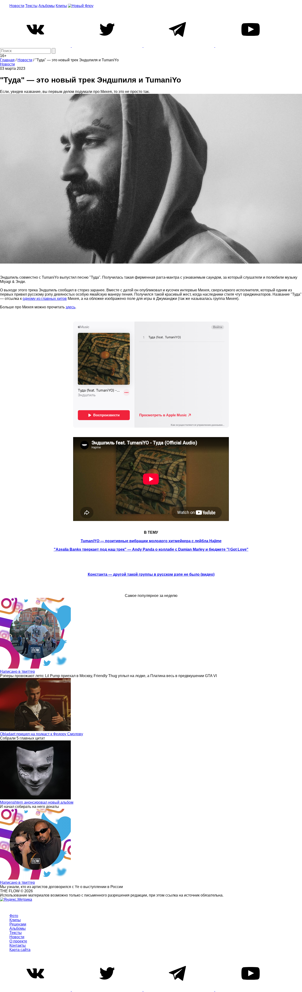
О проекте (18, 941)
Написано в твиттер (17, 672)
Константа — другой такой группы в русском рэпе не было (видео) (151, 574)
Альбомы (46, 6)
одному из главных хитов (45, 299)
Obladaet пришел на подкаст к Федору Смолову (41, 734)
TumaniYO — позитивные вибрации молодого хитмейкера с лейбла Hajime (151, 541)
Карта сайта (19, 950)
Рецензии (17, 924)
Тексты (31, 6)
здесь (70, 307)
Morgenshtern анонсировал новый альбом (36, 802)
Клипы (61, 6)
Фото (13, 916)
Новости (16, 6)
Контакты (17, 945)
